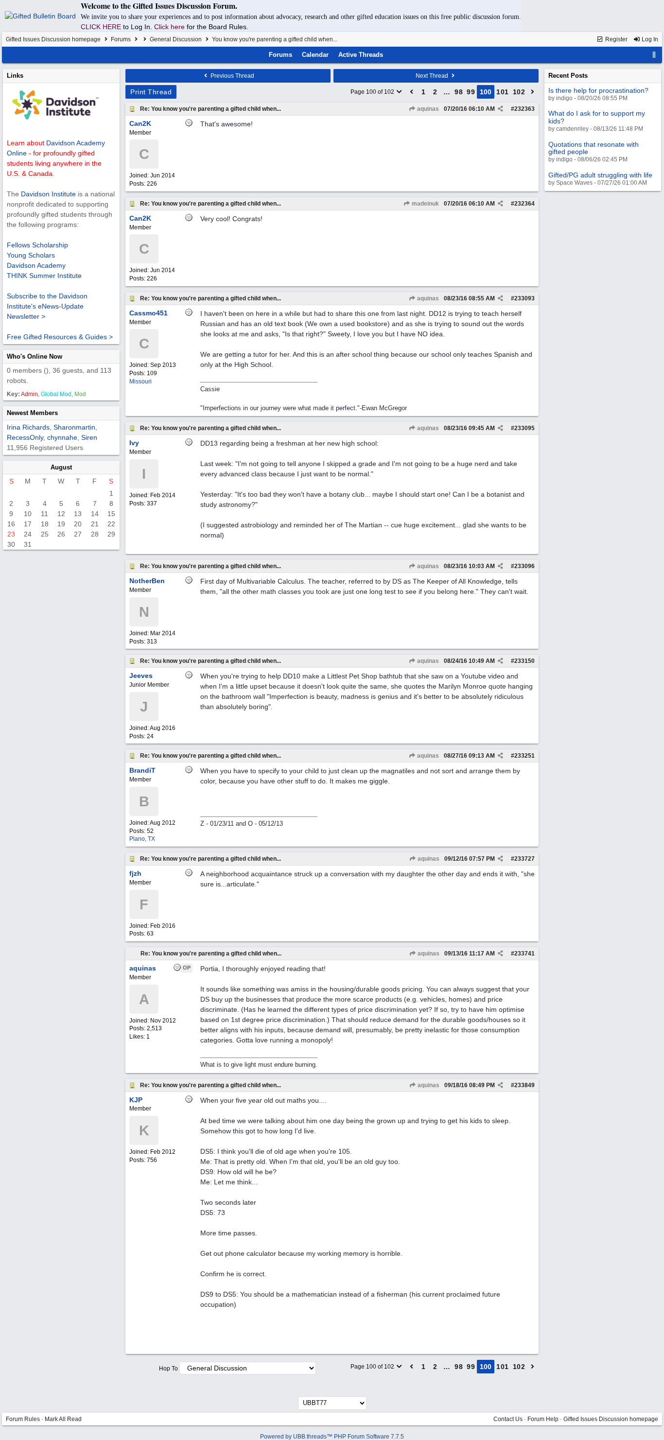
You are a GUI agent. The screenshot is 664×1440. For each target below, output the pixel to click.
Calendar (315, 54)
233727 (524, 858)
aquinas (427, 108)
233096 (524, 566)
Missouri (140, 381)
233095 (524, 428)
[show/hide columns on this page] (654, 55)
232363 (524, 108)
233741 (524, 953)
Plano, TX (142, 838)
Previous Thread (231, 75)
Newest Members (32, 412)
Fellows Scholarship (37, 245)
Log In (649, 39)
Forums (121, 39)
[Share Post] (500, 109)
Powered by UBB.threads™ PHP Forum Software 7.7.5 (332, 1436)
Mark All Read (63, 1419)
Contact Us (508, 1419)
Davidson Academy (36, 265)
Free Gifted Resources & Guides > (60, 337)
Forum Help (543, 1419)
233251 (524, 755)
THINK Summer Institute (44, 275)
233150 (524, 661)
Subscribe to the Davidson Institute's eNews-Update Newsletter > (47, 306)
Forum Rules (23, 1419)
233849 (524, 1085)
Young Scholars (31, 255)
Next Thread (433, 75)
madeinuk (424, 203)
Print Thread (151, 92)
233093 (524, 298)
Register (616, 39)
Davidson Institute (48, 194)
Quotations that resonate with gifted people (593, 148)
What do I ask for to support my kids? (596, 116)
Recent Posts (568, 75)
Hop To (168, 1368)
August (61, 467)
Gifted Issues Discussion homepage (53, 39)
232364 (524, 203)
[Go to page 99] (412, 92)
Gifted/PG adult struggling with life (600, 175)
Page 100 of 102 (373, 91)
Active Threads (360, 54)
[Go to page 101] (533, 92)
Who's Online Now (34, 356)
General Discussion (176, 39)
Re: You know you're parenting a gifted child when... (210, 108)
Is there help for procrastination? (598, 90)
